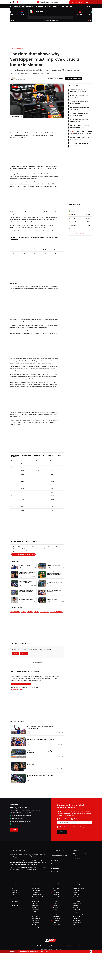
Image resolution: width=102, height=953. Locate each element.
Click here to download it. (17, 689)
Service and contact (78, 856)
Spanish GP (55, 912)
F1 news (21, 6)
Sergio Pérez (35, 905)
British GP (55, 901)
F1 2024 (36, 611)
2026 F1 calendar (22, 867)
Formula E (69, 6)
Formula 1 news (44, 611)
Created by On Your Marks (70, 946)
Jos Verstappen (77, 903)
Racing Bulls (15, 901)
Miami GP (55, 890)
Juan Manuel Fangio (78, 914)
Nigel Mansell (76, 909)
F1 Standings (39, 6)
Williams (14, 903)
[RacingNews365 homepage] (10, 6)
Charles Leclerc (33, 864)
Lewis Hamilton (44, 186)
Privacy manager (83, 946)
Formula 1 (30, 611)
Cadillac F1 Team (16, 905)
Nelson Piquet (76, 920)
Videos (55, 6)
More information (52, 20)
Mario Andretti (76, 927)
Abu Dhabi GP (56, 925)
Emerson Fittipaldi (77, 916)
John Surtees (76, 925)
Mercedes (14, 890)
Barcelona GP (56, 896)
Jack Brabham (77, 922)
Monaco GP (56, 894)
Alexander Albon (36, 920)
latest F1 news (18, 854)
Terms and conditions (37, 946)
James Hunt (76, 896)
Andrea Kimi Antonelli (37, 896)
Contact (58, 946)
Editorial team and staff (79, 854)
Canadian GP (56, 892)
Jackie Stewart (77, 899)
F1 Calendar (29, 6)
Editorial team (17, 946)
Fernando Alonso (32, 862)
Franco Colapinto (36, 927)
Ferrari (13, 888)
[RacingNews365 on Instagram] (72, 2)
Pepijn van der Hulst (21, 77)
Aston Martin (15, 896)
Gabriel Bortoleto (36, 929)
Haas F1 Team (15, 899)
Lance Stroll (35, 916)
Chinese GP (56, 886)
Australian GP (56, 884)
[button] (22, 13)
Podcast (62, 6)
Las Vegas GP (56, 920)
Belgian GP (55, 903)
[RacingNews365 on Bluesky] (79, 2)
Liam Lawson (35, 922)
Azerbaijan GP (56, 914)
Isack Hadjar (35, 899)
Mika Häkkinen (76, 901)
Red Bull (21, 166)
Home (16, 6)
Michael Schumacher (78, 888)
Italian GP (55, 909)
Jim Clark (75, 905)
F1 (51, 611)
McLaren (14, 886)
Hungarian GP (56, 905)
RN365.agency (76, 858)
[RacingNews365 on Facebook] (74, 2)
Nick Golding (30, 77)
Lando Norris (13, 864)
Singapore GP (56, 916)
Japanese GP (56, 888)
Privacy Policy (49, 946)
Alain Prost (76, 886)
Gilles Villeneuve (77, 894)
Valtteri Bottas (36, 909)
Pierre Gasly (35, 914)
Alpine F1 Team (15, 892)
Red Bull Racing (58, 611)
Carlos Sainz (35, 903)
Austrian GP (56, 899)
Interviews (48, 6)
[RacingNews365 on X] (77, 2)
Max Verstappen (16, 49)
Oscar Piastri (35, 901)
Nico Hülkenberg (36, 918)
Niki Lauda (75, 907)
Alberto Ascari (76, 890)
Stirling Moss (76, 912)
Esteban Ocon (36, 907)
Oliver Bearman (36, 925)
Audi (13, 894)
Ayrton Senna (76, 892)
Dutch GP (55, 907)
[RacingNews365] (14, 2)
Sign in (14, 829)
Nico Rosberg (76, 884)
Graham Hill (76, 918)
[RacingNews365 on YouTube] (81, 2)
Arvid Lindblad (35, 912)
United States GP (57, 918)
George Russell (22, 864)
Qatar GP (55, 922)
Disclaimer (26, 946)
